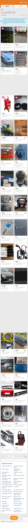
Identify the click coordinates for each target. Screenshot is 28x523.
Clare (19, 288)
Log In (25, 2)
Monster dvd (5, 498)
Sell (14, 518)
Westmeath (17, 73)
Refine (22, 15)
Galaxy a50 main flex (6, 511)
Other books (5, 469)
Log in (12, 521)
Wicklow (10, 72)
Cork (24, 116)
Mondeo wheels (18, 491)
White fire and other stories (19, 479)
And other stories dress (18, 466)
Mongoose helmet (7, 493)
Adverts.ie (7, 2)
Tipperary (10, 426)
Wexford (20, 191)
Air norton (16, 486)
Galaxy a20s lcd (18, 508)
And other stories (6, 466)
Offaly (22, 216)
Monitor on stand (6, 496)
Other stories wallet (19, 475)
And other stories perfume (6, 476)
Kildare (23, 47)
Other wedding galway (18, 482)
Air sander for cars (19, 489)
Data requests (18, 521)
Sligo (5, 165)
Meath (8, 240)
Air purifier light (6, 489)
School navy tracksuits (5, 506)
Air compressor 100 (7, 484)
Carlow (9, 191)
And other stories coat (18, 473)
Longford (22, 426)
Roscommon (18, 140)
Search (7, 6)
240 (18, 456)
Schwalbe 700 (18, 505)
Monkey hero (17, 496)
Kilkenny (7, 264)
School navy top (18, 503)
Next (26, 456)
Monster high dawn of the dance (19, 499)
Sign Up (21, 2)
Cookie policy (4, 521)
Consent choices (11, 521)
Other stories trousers (5, 473)
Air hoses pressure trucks (7, 487)
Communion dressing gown (18, 511)
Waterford (10, 216)
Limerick (22, 353)
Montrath (4, 501)
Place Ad (21, 6)
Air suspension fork (7, 491)
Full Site (2, 521)
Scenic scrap (17, 501)
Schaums (4, 503)
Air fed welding (18, 484)
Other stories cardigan (17, 470)
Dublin (10, 47)
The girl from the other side (6, 479)
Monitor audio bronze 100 (17, 494)
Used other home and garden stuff (6, 482)
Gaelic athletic (6, 508)
